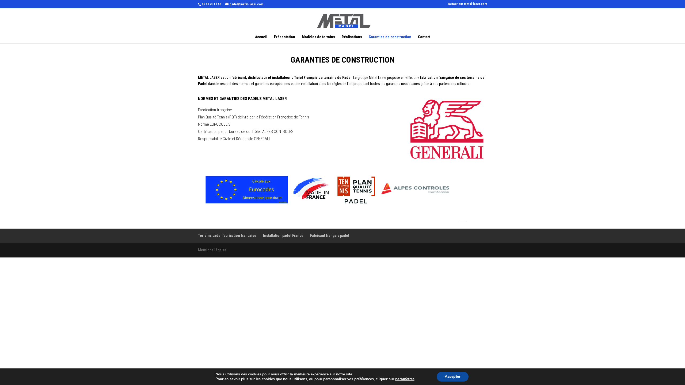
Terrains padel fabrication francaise (227, 235)
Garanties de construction (390, 37)
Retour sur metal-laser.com (467, 4)
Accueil (261, 37)
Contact (424, 37)
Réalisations (352, 37)
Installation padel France (283, 235)
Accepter (453, 376)
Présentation (284, 37)
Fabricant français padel (329, 235)
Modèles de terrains (318, 37)
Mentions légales (212, 250)
